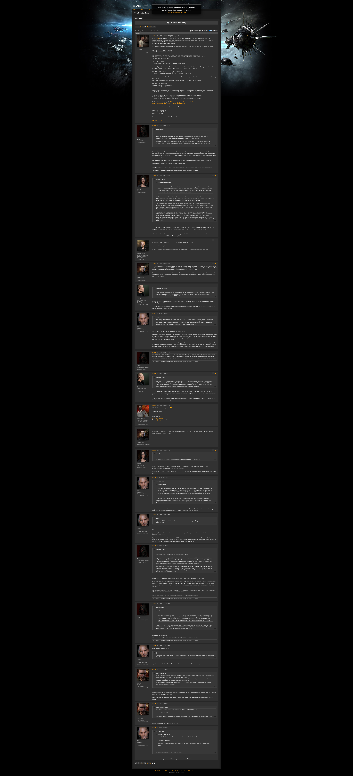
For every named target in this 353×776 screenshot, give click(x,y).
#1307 (154, 313)
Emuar (138, 139)
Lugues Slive (140, 277)
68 (150, 26)
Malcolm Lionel (141, 253)
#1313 (154, 477)
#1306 (154, 285)
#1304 (154, 240)
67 (147, 26)
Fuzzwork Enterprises (158, 418)
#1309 (154, 373)
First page (136, 26)
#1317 (154, 646)
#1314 (154, 515)
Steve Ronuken (141, 418)
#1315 (154, 545)
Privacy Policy (192, 771)
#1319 (154, 703)
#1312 (154, 450)
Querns (139, 298)
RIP (161, 120)
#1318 (154, 669)
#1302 (154, 125)
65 (142, 26)
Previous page (138, 26)
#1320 (154, 727)
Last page (155, 26)
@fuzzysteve (160, 420)
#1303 (154, 175)
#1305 (154, 263)
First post (215, 30)
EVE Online (158, 771)
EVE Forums (136, 9)
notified (157, 38)
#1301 (154, 36)
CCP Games (167, 771)
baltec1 (139, 683)
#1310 (154, 405)
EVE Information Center (145, 9)
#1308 (154, 352)
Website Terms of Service (179, 771)
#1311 (154, 429)
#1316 (154, 604)
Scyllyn (139, 189)
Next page (153, 26)
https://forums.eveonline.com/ (176, 12)
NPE (153, 120)
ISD (157, 120)
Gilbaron (139, 327)
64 (140, 26)
